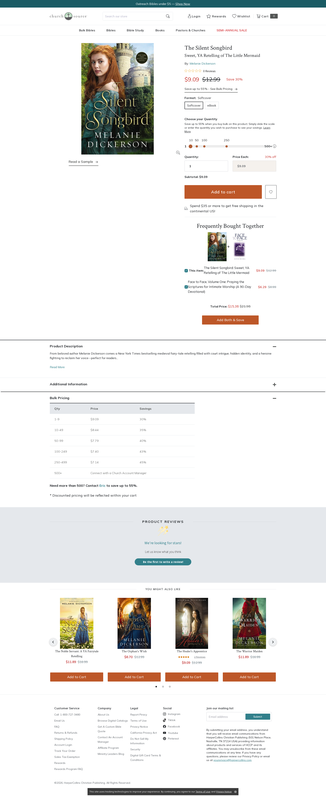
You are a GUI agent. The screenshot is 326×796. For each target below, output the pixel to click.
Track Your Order (64, 751)
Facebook (174, 726)
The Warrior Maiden (249, 651)
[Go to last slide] (53, 642)
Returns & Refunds (65, 732)
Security (135, 749)
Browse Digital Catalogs (113, 720)
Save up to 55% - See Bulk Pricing (208, 89)
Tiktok (171, 720)
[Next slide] (273, 642)
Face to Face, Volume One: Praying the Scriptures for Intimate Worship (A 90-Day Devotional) (219, 287)
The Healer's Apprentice (192, 651)
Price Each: (241, 157)
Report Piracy (138, 714)
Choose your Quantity (201, 119)
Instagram (174, 714)
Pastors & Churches (190, 30)
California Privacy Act (143, 732)
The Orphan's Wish (134, 651)
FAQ (56, 726)
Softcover (194, 105)
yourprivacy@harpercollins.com (232, 760)
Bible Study (135, 30)
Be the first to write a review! (163, 562)
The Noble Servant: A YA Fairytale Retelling (76, 653)
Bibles (110, 30)
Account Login (63, 745)
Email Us (59, 720)
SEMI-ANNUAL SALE (232, 30)
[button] (271, 192)
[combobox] (138, 16)
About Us (103, 714)
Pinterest (173, 738)
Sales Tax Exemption (67, 757)
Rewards (59, 763)
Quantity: (192, 157)
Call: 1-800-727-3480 (67, 714)
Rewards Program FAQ (68, 769)
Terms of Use (138, 720)
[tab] (156, 686)
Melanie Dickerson (202, 63)
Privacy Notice (139, 726)
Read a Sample (81, 161)
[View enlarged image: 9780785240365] (117, 99)
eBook (211, 105)
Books (160, 30)
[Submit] (168, 16)
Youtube (173, 733)
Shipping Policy (63, 738)
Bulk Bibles (87, 30)
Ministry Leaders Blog (111, 754)
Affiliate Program (108, 748)
